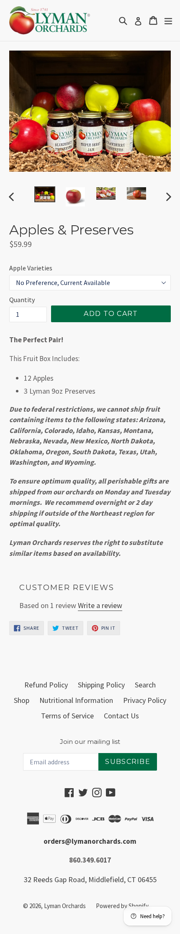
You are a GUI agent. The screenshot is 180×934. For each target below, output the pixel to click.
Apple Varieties (30, 268)
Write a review (100, 605)
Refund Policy (46, 685)
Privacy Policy (144, 700)
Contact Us (121, 715)
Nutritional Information (76, 700)
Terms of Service (67, 715)
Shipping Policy (101, 685)
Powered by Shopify (122, 906)
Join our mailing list (90, 742)
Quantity (22, 299)
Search (145, 685)
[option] (44, 194)
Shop (21, 700)
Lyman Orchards (65, 906)
